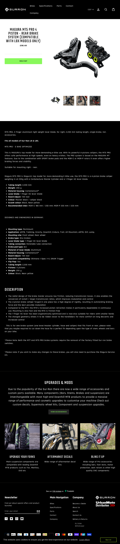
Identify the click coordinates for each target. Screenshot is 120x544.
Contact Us (77, 515)
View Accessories (59, 412)
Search (75, 511)
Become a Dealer (79, 504)
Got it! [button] (108, 540)
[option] (82, 60)
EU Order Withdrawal (79, 524)
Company (34, 13)
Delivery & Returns (80, 519)
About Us (76, 507)
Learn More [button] (84, 540)
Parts (59, 6)
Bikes (32, 6)
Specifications (45, 6)
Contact (69, 6)
